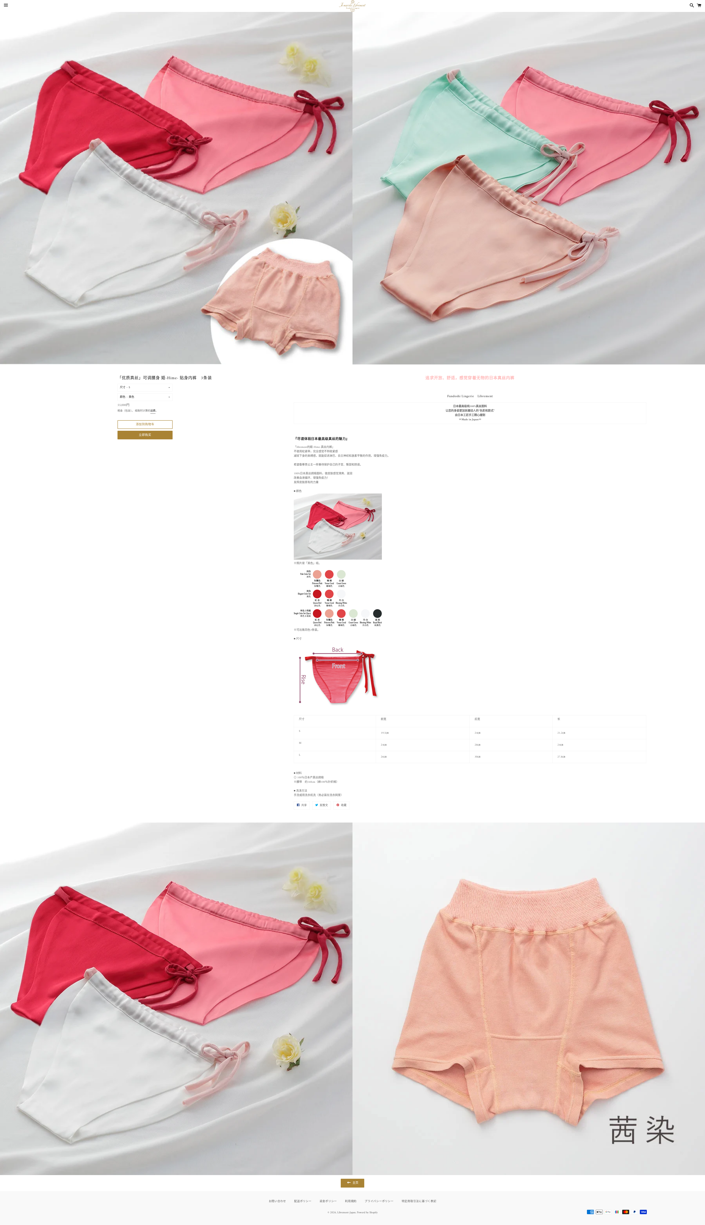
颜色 (122, 397)
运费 (153, 411)
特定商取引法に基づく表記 (419, 1201)
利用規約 (351, 1201)
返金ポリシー (328, 1201)
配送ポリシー (303, 1201)
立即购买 (145, 435)
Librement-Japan (346, 1212)
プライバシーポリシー (379, 1201)
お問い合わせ (277, 1201)
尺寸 (122, 387)
